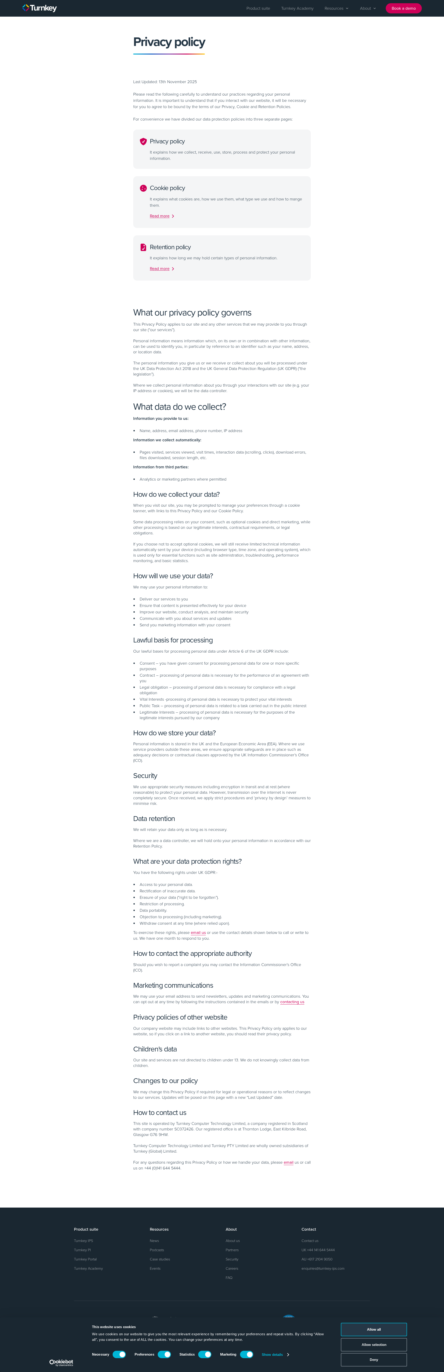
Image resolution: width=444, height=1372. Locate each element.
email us (198, 932)
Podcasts (157, 1249)
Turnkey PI (82, 1249)
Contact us (310, 1240)
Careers (232, 1268)
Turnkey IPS (83, 1240)
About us (233, 1240)
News (154, 1240)
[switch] (164, 1354)
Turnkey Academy (297, 8)
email (288, 1162)
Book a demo (404, 8)
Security (232, 1259)
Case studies (160, 1259)
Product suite (258, 8)
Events (155, 1268)
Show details (272, 1355)
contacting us (292, 1002)
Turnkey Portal (85, 1259)
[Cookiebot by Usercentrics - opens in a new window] (61, 1363)
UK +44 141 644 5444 (318, 1249)
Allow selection (374, 1345)
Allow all (374, 1329)
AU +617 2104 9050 (317, 1259)
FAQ (229, 1277)
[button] (337, 8)
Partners (232, 1249)
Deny (374, 1360)
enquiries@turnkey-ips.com (323, 1268)
